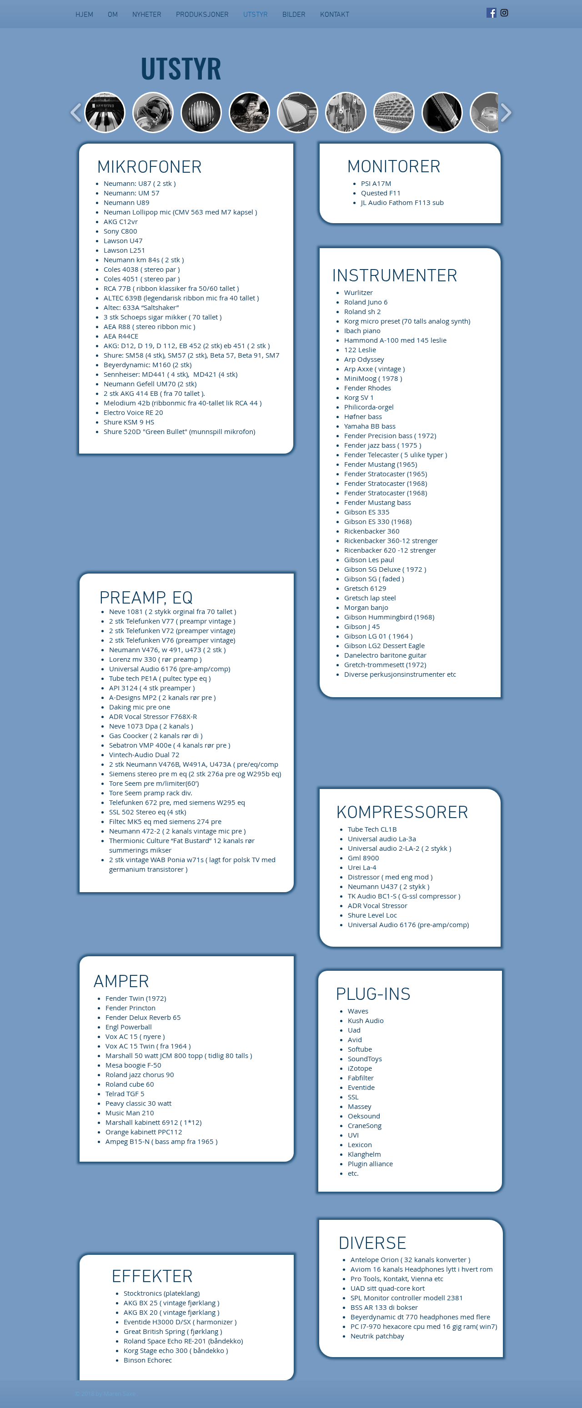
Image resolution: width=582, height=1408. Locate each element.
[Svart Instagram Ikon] (504, 13)
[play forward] (506, 112)
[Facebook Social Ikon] (492, 13)
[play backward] (76, 112)
